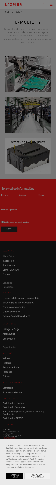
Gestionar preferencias (37, 476)
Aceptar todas (15, 476)
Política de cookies (26, 467)
